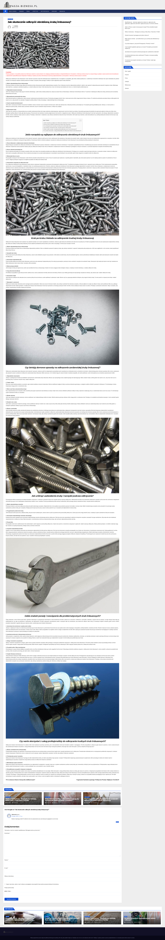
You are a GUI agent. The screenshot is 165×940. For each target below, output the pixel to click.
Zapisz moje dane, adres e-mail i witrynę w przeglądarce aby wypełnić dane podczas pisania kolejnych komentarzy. (32, 884)
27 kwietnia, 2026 (11, 922)
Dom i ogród (12, 11)
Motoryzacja (45, 11)
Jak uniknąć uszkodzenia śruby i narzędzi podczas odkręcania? (57, 127)
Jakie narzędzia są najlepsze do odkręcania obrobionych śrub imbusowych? (60, 122)
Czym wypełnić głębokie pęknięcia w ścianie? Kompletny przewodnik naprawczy (101, 799)
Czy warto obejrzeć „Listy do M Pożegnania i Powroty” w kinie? (139, 43)
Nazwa (6, 860)
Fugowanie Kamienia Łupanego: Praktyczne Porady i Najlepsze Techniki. (97, 779)
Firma (28, 11)
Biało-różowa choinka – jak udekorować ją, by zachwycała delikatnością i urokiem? (62, 799)
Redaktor (15, 802)
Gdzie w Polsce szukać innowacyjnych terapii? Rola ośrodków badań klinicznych (62, 919)
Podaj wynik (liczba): (9, 887)
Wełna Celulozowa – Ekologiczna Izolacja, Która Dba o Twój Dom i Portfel (21, 799)
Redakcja (62, 11)
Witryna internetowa (9, 876)
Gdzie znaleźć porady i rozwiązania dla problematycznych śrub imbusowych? (60, 129)
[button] (79, 120)
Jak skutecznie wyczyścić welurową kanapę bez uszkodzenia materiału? (142, 51)
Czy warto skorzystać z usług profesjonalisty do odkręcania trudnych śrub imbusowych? (62, 130)
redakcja (16, 26)
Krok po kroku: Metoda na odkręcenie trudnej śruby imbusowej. (57, 124)
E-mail (6, 868)
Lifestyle (35, 11)
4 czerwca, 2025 (130, 922)
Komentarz (7, 833)
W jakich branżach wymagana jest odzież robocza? (137, 35)
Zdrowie (54, 11)
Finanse (21, 11)
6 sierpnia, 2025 (90, 922)
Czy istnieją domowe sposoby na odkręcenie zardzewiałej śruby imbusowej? (60, 125)
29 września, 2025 (50, 922)
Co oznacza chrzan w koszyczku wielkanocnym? (21, 779)
